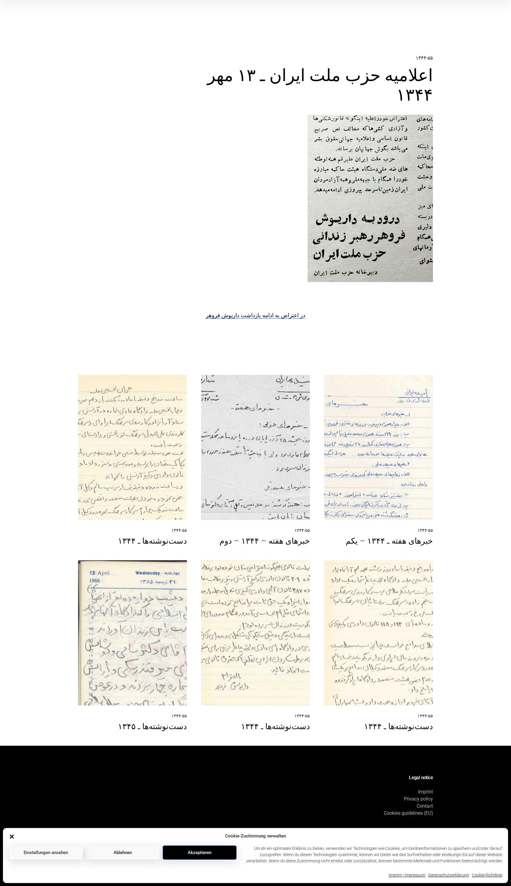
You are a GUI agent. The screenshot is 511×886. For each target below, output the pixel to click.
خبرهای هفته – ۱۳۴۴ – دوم (264, 541)
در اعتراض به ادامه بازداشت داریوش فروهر (255, 315)
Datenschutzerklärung (448, 875)
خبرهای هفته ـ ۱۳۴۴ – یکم (389, 541)
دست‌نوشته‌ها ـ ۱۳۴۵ (152, 726)
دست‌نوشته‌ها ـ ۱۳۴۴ (152, 541)
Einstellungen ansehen (46, 852)
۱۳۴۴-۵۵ (424, 58)
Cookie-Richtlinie (487, 875)
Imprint (425, 792)
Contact (425, 806)
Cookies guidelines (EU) (408, 813)
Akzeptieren (199, 852)
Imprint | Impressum (407, 875)
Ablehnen (123, 852)
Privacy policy (418, 799)
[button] (12, 836)
